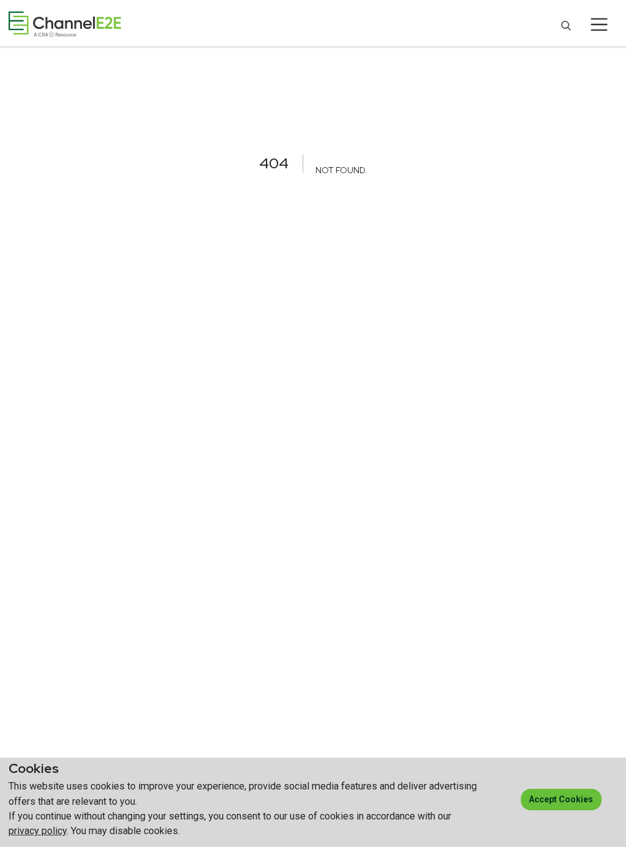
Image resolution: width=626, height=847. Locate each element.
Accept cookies (561, 799)
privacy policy (38, 831)
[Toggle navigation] (599, 24)
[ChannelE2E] (65, 24)
